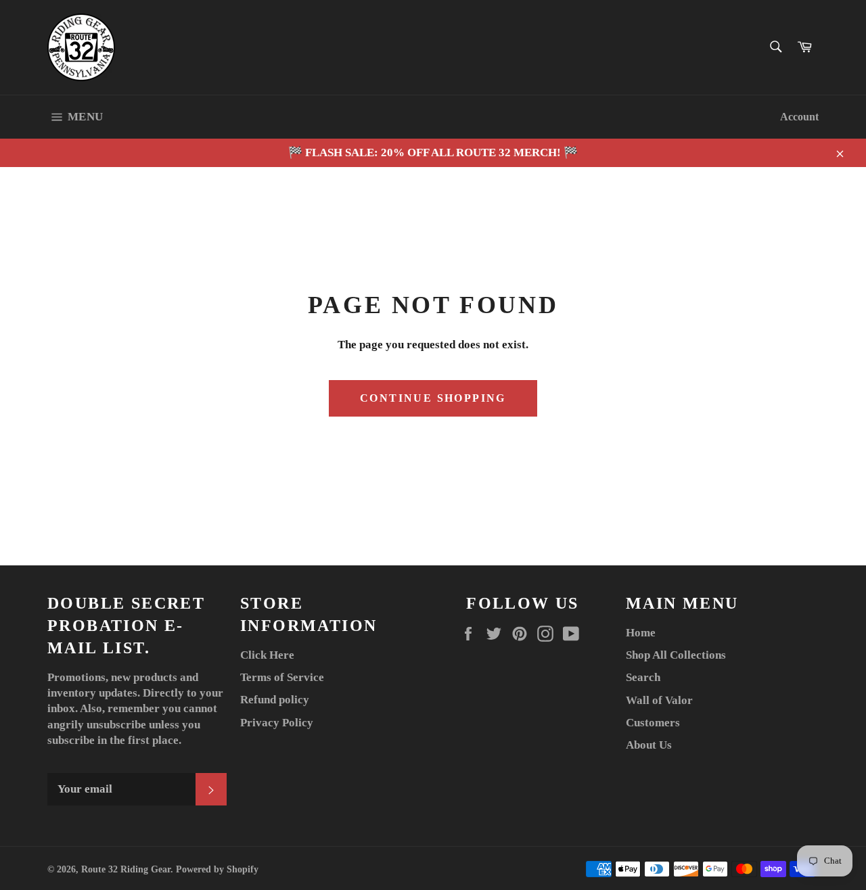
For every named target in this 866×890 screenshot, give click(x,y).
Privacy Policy (276, 722)
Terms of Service (282, 677)
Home (641, 632)
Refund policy (274, 699)
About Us (649, 745)
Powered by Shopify (217, 869)
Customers (653, 722)
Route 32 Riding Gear (125, 869)
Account (799, 116)
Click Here (267, 655)
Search (643, 677)
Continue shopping (433, 398)
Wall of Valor (659, 700)
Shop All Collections (676, 655)
